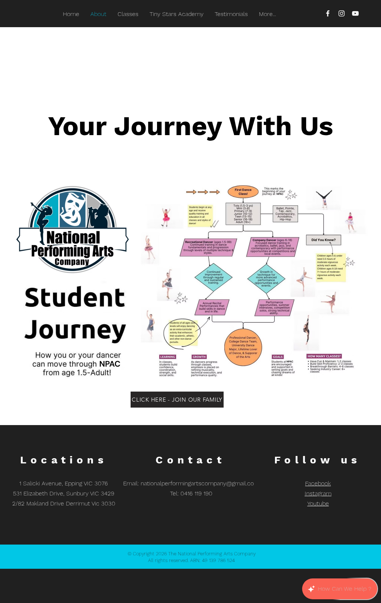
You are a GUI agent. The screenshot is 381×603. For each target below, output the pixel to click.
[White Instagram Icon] (341, 13)
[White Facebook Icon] (328, 13)
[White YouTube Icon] (355, 13)
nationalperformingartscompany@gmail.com (200, 483)
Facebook (318, 483)
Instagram (318, 493)
